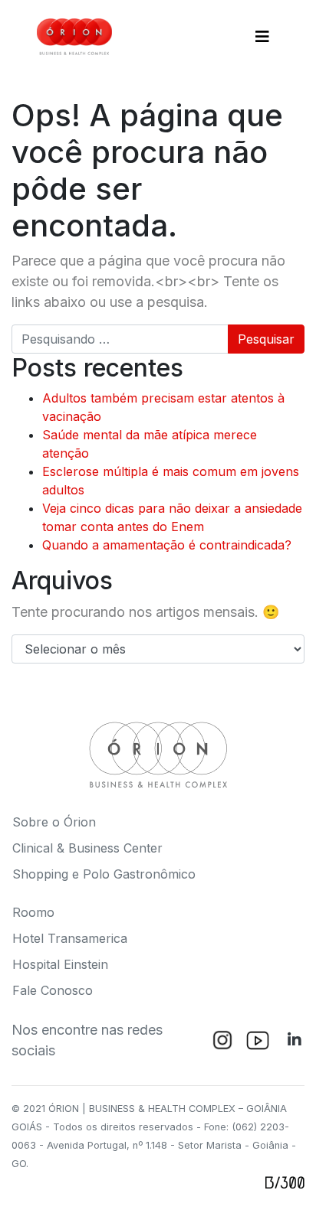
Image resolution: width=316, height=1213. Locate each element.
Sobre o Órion (54, 822)
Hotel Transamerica (69, 938)
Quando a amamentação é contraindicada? (166, 545)
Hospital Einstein (60, 964)
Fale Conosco (52, 990)
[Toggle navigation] (262, 36)
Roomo (33, 912)
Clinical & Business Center (87, 848)
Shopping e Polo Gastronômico (104, 874)
